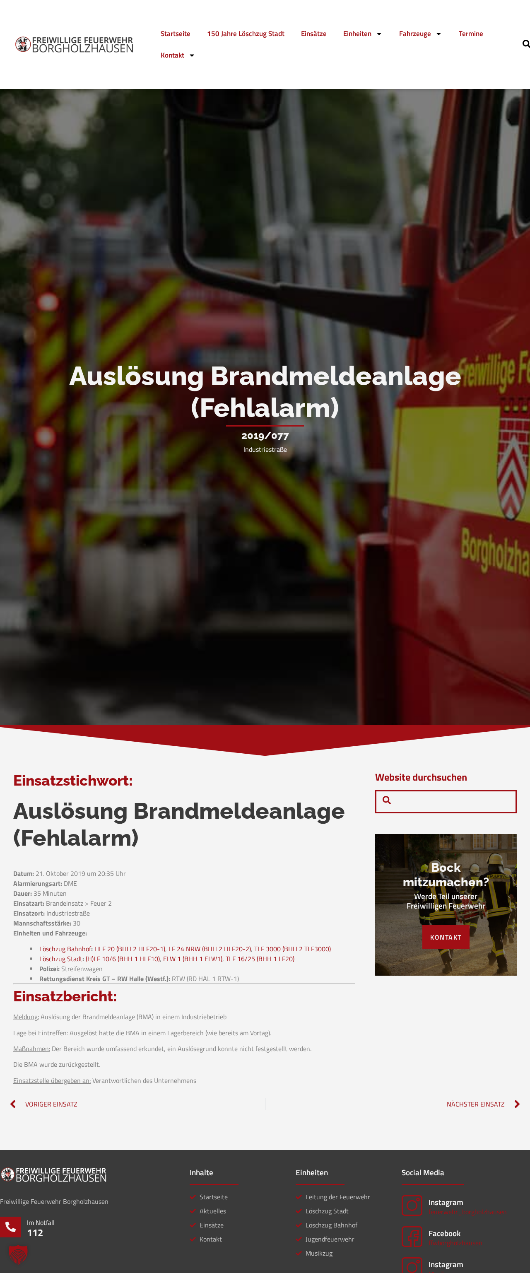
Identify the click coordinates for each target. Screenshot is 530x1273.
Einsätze (314, 33)
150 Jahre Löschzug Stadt (245, 33)
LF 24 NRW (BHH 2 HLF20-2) (210, 949)
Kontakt (172, 55)
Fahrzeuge (415, 33)
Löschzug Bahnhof (65, 949)
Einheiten (357, 33)
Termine (471, 33)
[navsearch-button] (386, 801)
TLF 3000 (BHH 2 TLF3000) (292, 949)
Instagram (446, 1202)
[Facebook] (412, 1236)
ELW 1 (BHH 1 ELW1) (192, 959)
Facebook (444, 1233)
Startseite (175, 33)
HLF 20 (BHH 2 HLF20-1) (129, 949)
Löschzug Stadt (60, 959)
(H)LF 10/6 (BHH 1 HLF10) (123, 959)
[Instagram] (412, 1205)
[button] (18, 1255)
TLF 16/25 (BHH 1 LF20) (260, 959)
